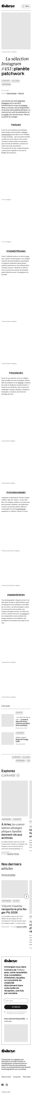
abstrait (20, 383)
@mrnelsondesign (16, 492)
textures (25, 614)
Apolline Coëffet (22, 927)
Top (28, 761)
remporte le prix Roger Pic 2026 (14, 909)
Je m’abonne (16, 1007)
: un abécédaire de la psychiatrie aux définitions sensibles (23, 721)
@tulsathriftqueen (16, 251)
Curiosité (6, 81)
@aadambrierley (16, 595)
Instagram (6, 84)
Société (19, 713)
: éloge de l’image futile (22, 739)
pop (27, 256)
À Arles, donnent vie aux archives (13, 831)
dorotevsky (17, 373)
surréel (6, 114)
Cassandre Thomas (13, 854)
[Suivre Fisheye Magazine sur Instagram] (7, 1085)
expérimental (21, 509)
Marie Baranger (12, 93)
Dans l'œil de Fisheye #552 (14, 1019)
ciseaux (24, 105)
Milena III (21, 93)
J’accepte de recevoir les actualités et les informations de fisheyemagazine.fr (17, 1012)
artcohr (17, 125)
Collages (15, 81)
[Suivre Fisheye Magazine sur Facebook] (2, 1085)
